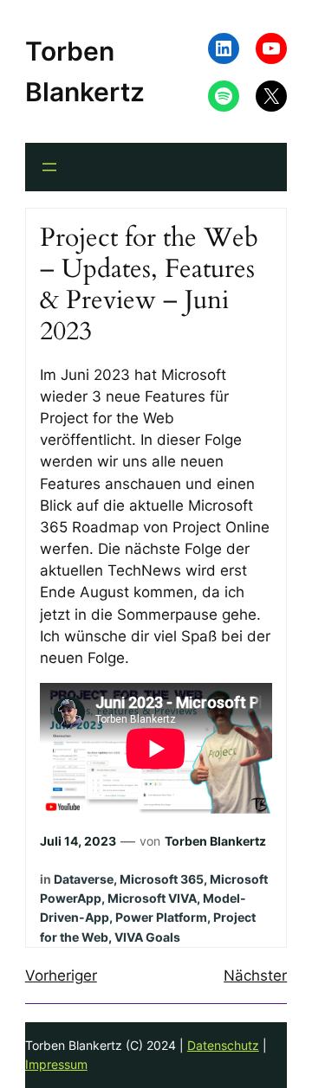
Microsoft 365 (162, 879)
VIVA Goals (147, 937)
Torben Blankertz (215, 841)
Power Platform (161, 917)
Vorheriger (61, 975)
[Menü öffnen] (49, 167)
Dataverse (84, 879)
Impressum (56, 1064)
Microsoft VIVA (152, 898)
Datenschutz (223, 1045)
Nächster (255, 975)
